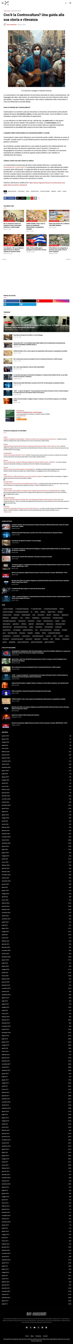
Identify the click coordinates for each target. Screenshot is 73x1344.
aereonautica (6, 624)
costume (48, 636)
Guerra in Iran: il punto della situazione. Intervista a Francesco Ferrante (32, 556)
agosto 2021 (36, 922)
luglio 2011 (36, 1304)
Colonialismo (35, 618)
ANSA (5, 474)
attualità (64, 630)
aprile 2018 (36, 1048)
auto (4, 633)
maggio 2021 (36, 931)
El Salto (6, 444)
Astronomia (41, 615)
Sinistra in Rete (8, 489)
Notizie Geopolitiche (9, 497)
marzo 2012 (36, 1278)
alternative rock (7, 627)
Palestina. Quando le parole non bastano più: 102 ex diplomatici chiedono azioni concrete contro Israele (32, 499)
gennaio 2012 (36, 1285)
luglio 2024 (36, 811)
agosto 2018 (36, 1035)
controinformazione (37, 636)
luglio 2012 (36, 1266)
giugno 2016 (36, 1117)
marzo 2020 (36, 975)
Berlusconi (56, 615)
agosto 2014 (36, 1187)
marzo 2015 (36, 1165)
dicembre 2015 (36, 1136)
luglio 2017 (36, 1076)
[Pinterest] (31, 198)
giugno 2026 (36, 739)
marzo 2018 (36, 1051)
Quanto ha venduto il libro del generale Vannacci (25, 715)
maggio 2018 (36, 1045)
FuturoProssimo (8, 482)
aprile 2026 (36, 745)
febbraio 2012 (36, 1282)
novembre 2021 (36, 912)
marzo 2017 (36, 1089)
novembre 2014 (36, 1177)
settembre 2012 (36, 1259)
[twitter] (28, 300)
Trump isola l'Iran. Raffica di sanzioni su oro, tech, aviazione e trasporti (23, 476)
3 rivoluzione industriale (21, 612)
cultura (27, 191)
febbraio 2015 (36, 1168)
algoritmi (31, 624)
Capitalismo (14, 618)
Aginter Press (51, 612)
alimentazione (40, 624)
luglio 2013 (36, 1228)
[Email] (35, 198)
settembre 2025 (36, 767)
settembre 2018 (36, 1032)
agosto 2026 (36, 736)
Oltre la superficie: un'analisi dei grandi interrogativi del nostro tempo (31, 691)
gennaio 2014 (36, 1209)
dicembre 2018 (36, 1023)
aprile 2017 (36, 1086)
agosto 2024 (36, 808)
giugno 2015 (36, 1155)
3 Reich (62, 609)
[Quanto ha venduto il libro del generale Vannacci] (6, 717)
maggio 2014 (36, 1196)
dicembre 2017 (36, 1061)
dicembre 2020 (36, 947)
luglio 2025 (36, 773)
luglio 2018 (36, 1039)
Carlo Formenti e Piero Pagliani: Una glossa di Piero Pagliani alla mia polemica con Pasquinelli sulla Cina (32, 490)
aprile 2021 (36, 934)
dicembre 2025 (36, 758)
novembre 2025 (36, 761)
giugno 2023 (36, 852)
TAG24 (5, 437)
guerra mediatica (49, 642)
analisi (31, 627)
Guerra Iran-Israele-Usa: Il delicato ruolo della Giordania (59, 224)
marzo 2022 (36, 900)
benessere (22, 633)
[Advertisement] (36, 276)
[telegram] (28, 304)
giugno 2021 (36, 928)
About (32, 1336)
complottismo (7, 636)
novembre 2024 (36, 799)
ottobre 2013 (36, 1218)
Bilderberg (5, 618)
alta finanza (49, 624)
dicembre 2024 (36, 795)
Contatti (45, 1336)
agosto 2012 (36, 1263)
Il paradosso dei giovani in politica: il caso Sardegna (28, 335)
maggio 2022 (36, 893)
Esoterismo (31, 621)
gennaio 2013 (36, 1247)
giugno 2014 (36, 1193)
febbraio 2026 (36, 751)
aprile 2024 (36, 821)
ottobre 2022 (36, 878)
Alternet (6, 467)
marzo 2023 (36, 862)
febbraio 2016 (36, 1130)
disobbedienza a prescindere (14, 167)
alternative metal (60, 624)
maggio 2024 (36, 818)
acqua (63, 621)
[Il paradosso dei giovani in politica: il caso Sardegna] (8, 337)
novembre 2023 (36, 837)
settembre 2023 (36, 843)
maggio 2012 (36, 1272)
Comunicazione (46, 618)
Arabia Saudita (26, 615)
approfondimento (16, 11)
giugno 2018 (36, 1042)
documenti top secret (17, 639)
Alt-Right (60, 612)
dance (67, 636)
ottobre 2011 (36, 1294)
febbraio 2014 (36, 1206)
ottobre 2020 (36, 953)
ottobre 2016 (36, 1105)
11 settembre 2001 (36, 609)
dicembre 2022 (36, 871)
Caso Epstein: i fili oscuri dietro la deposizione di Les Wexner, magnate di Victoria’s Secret (13, 249)
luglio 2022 (36, 887)
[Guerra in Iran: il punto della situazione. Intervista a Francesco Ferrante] (6, 559)
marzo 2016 (36, 1127)
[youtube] (45, 300)
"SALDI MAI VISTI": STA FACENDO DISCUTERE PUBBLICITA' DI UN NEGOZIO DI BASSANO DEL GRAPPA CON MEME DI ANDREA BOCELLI (39, 343)
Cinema (27, 618)
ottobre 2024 (36, 802)
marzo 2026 (36, 748)
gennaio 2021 (36, 944)
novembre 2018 (36, 1026)
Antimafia (16, 615)
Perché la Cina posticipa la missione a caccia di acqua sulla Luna (21, 508)
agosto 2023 (36, 846)
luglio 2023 (36, 849)
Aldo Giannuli (20, 410)
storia (5, 193)
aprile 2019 (36, 1010)
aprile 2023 (36, 859)
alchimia (23, 624)
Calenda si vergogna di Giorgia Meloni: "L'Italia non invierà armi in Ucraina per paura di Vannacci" (30, 439)
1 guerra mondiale (8, 609)
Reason (6, 460)
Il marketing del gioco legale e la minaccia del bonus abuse (28, 588)
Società (64, 191)
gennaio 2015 (36, 1171)
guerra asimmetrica (23, 642)
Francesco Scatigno (45, 191)
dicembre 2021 (36, 909)
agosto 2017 (36, 1073)
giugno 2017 (36, 1080)
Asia (34, 615)
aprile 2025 (36, 783)
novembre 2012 (36, 1253)
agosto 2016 (36, 1111)
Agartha (43, 612)
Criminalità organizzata (9, 621)
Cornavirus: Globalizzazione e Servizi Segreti (29, 412)
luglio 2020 (36, 963)
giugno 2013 (36, 1231)
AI (31, 612)
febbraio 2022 (36, 903)
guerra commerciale (36, 642)
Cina (21, 618)
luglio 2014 (36, 1190)
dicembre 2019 (36, 985)
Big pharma (65, 615)
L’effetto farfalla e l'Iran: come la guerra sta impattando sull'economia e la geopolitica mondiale (35, 226)
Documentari (21, 621)
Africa (36, 612)
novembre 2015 (36, 1140)
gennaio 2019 (36, 1020)
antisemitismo (7, 630)
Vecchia (68, 259)
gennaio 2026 (36, 755)
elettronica (37, 639)
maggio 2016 (36, 1121)
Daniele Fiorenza (35, 191)
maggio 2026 (36, 742)
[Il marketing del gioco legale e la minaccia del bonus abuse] (6, 591)
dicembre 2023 (36, 833)
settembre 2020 (36, 957)
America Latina (7, 615)
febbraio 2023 (36, 865)
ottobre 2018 (36, 1029)
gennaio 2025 (36, 792)
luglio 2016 (36, 1114)
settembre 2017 (36, 1070)
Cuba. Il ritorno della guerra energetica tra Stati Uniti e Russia (36, 249)
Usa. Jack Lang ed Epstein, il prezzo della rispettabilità (28, 367)
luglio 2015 (36, 1152)
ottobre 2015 (36, 1143)
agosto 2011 (36, 1300)
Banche (49, 615)
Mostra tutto (7, 512)
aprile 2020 (36, 972)
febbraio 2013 (36, 1244)
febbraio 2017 (36, 1092)
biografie (30, 633)
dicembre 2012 (36, 1250)
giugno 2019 (36, 1004)
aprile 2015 (36, 1162)
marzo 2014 (36, 1203)
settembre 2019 (36, 994)
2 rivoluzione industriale (50, 609)
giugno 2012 (36, 1269)
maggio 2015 (36, 1158)
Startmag (6, 506)
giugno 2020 (36, 966)
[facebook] (12, 300)
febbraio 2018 (36, 1054)
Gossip (57, 621)
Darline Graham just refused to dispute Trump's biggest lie (19, 469)
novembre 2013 (36, 1215)
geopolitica (12, 642)
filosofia (57, 639)
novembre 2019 (36, 988)
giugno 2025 (36, 777)
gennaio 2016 (36, 1133)
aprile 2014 (36, 1199)
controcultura (21, 191)
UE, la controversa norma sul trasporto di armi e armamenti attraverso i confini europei (12, 225)
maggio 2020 (36, 969)
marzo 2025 (36, 786)
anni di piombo (49, 627)
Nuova (4, 259)
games (5, 642)
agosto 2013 (36, 1225)
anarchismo (39, 627)
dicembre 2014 (36, 1174)
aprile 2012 (36, 1275)
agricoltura (16, 624)
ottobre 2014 (36, 1181)
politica (59, 191)
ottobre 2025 (36, 764)
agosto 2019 (36, 997)
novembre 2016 (36, 1102)
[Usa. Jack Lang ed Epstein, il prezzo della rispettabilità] (8, 369)
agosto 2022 (36, 884)
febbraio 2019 (36, 1016)
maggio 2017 (36, 1083)
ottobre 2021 (36, 915)
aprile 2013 (36, 1237)
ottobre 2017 (36, 1067)
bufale (44, 633)
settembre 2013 (36, 1222)
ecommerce (29, 639)
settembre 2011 (36, 1297)
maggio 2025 (36, 780)
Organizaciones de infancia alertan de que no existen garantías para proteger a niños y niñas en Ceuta (32, 446)
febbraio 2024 (36, 827)
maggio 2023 (36, 856)
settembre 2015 (36, 1146)
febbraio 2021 (36, 941)
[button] (2, 3)
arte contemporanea (45, 630)
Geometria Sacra (48, 621)
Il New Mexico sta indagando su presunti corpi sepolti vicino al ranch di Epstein (58, 249)
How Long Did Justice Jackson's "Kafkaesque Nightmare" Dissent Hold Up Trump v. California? (29, 462)
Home (27, 1336)
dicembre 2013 (36, 1212)
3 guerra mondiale (8, 612)
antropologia (16, 630)
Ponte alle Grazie (21, 415)
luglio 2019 (36, 1001)
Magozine (53, 191)
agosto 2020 (36, 960)
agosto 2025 (36, 770)
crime (54, 636)
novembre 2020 (36, 950)
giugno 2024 (36, 814)
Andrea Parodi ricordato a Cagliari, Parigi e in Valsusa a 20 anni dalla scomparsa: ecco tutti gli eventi (39, 399)
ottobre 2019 (36, 991)
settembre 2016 (36, 1108)
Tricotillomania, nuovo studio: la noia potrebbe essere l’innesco (21, 483)
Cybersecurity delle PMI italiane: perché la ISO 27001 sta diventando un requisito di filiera (38, 383)
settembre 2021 (36, 919)
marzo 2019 (36, 1013)
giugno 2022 (36, 890)
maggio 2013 (36, 1234)
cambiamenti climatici (54, 633)
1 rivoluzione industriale (21, 609)
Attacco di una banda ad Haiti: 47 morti (14, 455)
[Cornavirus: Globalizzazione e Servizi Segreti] (10, 410)
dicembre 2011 (36, 1288)
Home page (7, 11)
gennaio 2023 (36, 868)
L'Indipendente (8, 453)
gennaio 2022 (36, 906)
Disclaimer (38, 1336)
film (52, 639)
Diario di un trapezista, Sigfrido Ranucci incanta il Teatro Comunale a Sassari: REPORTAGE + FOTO (39, 572)
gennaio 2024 (36, 830)
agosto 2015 (36, 1149)
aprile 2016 (36, 1124)
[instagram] (61, 300)
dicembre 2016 (36, 1098)
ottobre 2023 (36, 840)
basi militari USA (12, 633)
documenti (6, 639)
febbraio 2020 (36, 979)
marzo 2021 (36, 938)
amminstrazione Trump (20, 627)
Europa (39, 621)
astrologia (57, 630)
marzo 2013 (36, 1241)
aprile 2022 (36, 896)
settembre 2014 (36, 1184)
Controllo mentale (58, 618)
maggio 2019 (36, 1007)
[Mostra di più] (38, 198)
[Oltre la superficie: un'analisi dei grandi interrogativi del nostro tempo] (6, 693)
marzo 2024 (36, 824)
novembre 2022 (36, 874)
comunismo (16, 636)
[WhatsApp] (28, 198)
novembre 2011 (36, 1291)
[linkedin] (12, 304)
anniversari (58, 627)
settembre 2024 (36, 805)
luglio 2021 (36, 925)
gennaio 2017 (36, 1095)
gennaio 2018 (36, 1057)
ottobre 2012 (36, 1256)
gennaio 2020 (36, 982)
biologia (37, 633)
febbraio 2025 (36, 789)
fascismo (45, 639)
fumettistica (65, 639)
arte (36, 630)
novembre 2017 (36, 1064)
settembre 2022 (36, 881)
